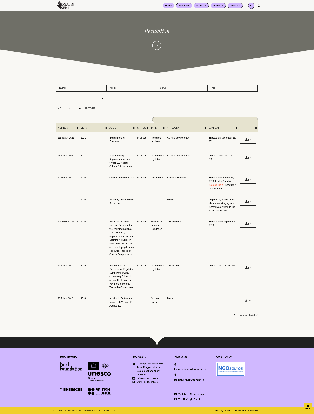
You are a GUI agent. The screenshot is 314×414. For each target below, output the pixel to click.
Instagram (198, 394)
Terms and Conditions (246, 410)
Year (84, 127)
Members (218, 5)
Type (154, 127)
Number (63, 127)
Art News (201, 5)
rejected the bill (217, 185)
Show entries (75, 108)
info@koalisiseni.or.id (148, 378)
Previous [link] (242, 315)
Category (173, 127)
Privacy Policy (222, 410)
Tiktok (196, 399)
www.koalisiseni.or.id (148, 382)
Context (214, 127)
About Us (235, 5)
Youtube (182, 394)
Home (168, 5)
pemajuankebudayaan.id (189, 379)
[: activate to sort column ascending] (248, 127)
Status (141, 127)
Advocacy (184, 5)
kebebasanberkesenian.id (190, 369)
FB (178, 399)
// (102, 411)
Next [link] (252, 315)
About (113, 127)
